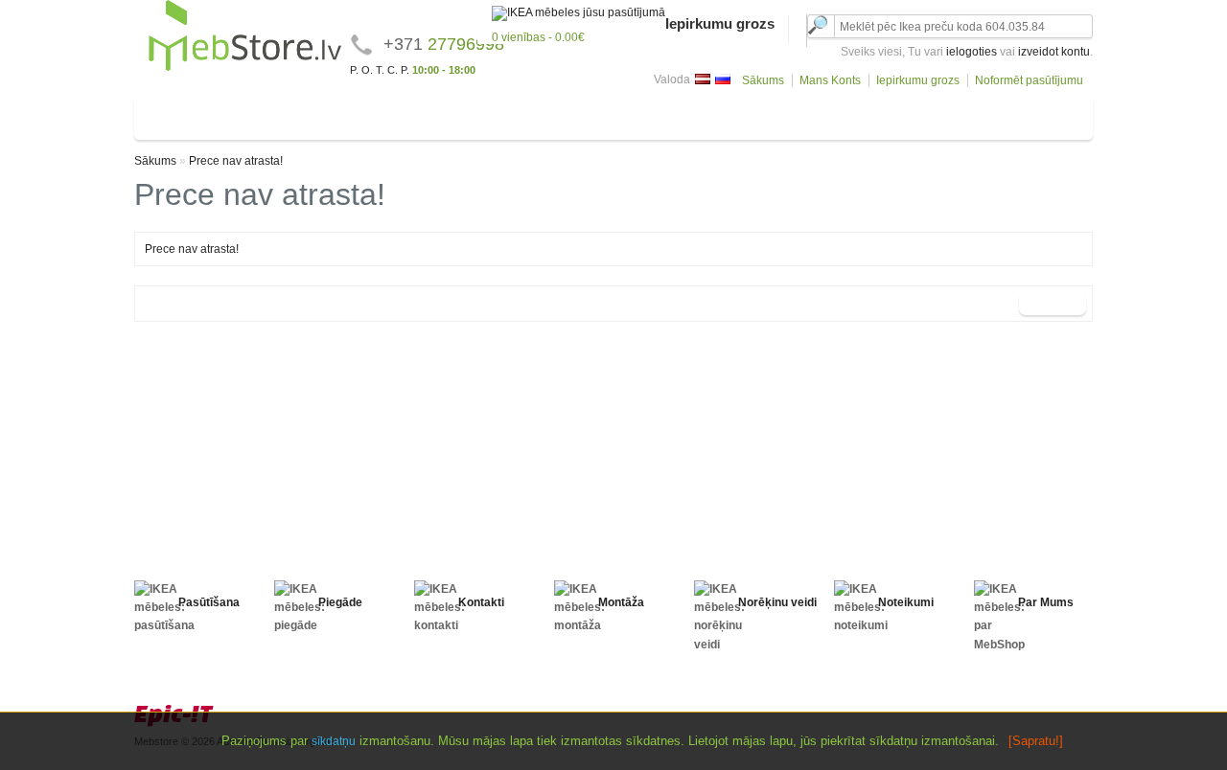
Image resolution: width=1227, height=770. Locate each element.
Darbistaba (701, 114)
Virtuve (455, 114)
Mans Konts (830, 80)
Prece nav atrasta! (236, 161)
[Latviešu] (702, 79)
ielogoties (971, 51)
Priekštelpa (621, 114)
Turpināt (1052, 303)
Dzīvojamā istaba (197, 114)
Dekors (873, 114)
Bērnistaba (385, 114)
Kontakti (481, 602)
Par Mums (1046, 602)
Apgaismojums (793, 114)
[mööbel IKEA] (245, 68)
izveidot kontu (1054, 51)
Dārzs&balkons (1027, 114)
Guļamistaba (301, 114)
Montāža (621, 602)
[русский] (722, 79)
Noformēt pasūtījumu (1029, 80)
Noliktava (939, 114)
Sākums (763, 80)
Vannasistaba (532, 114)
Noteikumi (906, 602)
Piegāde (340, 602)
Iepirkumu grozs (918, 80)
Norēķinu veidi (777, 602)
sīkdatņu (334, 741)
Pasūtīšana (209, 602)
